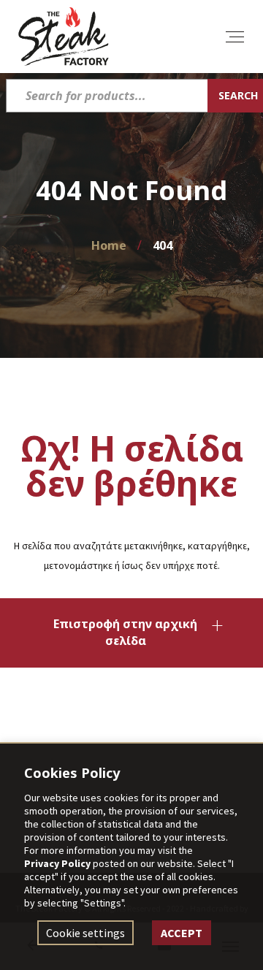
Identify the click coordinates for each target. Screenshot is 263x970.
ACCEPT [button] (183, 932)
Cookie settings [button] (86, 932)
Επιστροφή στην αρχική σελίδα (125, 632)
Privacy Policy (57, 863)
